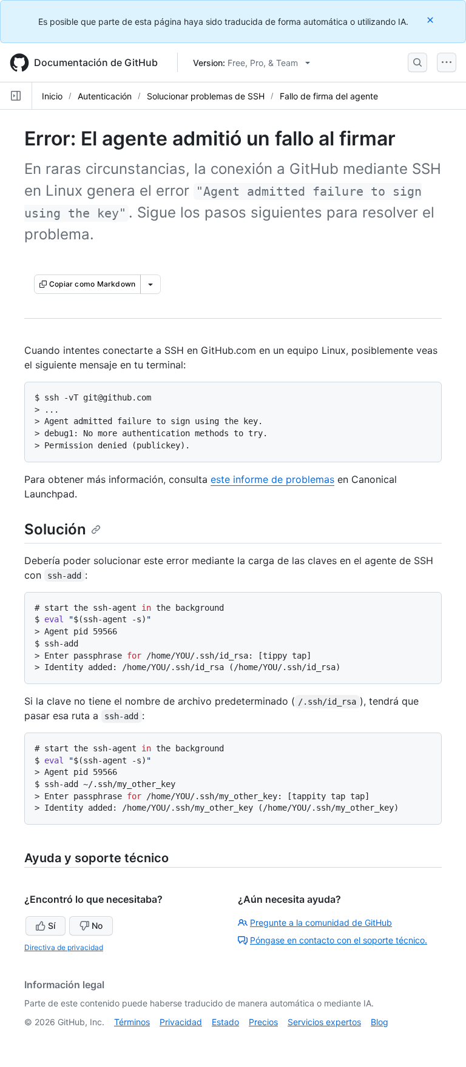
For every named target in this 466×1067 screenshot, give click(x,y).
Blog (379, 1022)
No (97, 925)
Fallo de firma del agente (329, 96)
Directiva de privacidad (63, 947)
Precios (263, 1022)
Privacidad (181, 1022)
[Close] (431, 20)
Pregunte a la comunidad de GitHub (321, 922)
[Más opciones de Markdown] (150, 284)
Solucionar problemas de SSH (206, 96)
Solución (55, 529)
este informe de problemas (272, 479)
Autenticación (105, 96)
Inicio (52, 96)
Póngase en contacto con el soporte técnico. (338, 940)
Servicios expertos (324, 1022)
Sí (51, 925)
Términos (132, 1022)
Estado (225, 1022)
